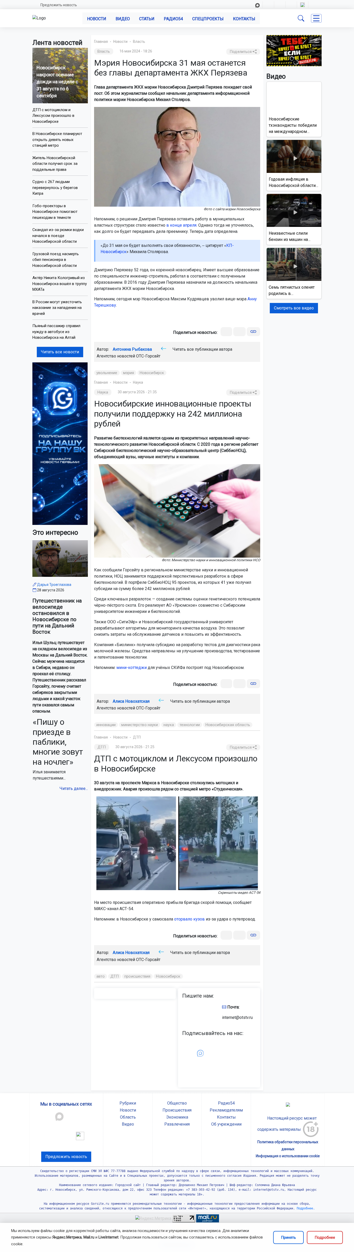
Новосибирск (152, 372)
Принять (288, 1237)
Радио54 (173, 18)
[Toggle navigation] (316, 18)
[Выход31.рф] (294, 50)
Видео (123, 18)
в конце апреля (181, 225)
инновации (106, 724)
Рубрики (127, 1103)
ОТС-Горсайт (148, 356)
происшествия (137, 976)
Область (128, 1117)
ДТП (137, 737)
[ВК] (226, 331)
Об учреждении (226, 1124)
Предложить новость (58, 5)
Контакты (244, 18)
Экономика (177, 1117)
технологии (190, 724)
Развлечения (177, 1124)
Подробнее (325, 1237)
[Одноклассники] (239, 331)
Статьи (146, 18)
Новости (96, 18)
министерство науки (139, 724)
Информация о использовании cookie (288, 1156)
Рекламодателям (226, 1110)
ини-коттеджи (133, 667)
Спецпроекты (208, 18)
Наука (138, 382)
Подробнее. (305, 1208)
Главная (101, 41)
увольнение (106, 372)
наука (169, 724)
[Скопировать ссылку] (253, 331)
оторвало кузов (189, 919)
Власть (139, 41)
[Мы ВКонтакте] (60, 443)
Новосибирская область (228, 724)
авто (100, 976)
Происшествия (177, 1110)
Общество (177, 1103)
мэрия (128, 372)
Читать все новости (60, 351)
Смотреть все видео (294, 308)
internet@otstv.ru (237, 1017)
